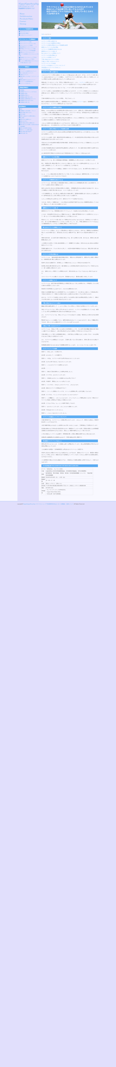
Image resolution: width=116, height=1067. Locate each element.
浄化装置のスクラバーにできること (50, 67)
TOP (42, 34)
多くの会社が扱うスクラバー (26, 73)
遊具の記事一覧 (23, 133)
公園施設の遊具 (23, 93)
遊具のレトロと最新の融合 (26, 129)
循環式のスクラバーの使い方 (49, 51)
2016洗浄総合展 (45, 69)
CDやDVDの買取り (24, 33)
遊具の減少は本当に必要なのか (27, 122)
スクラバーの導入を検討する (49, 41)
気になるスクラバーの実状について (50, 53)
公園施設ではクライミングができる (28, 91)
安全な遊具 (22, 114)
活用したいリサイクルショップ (27, 52)
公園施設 (22, 90)
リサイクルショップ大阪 (25, 41)
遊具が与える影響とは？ (25, 119)
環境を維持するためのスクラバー (27, 79)
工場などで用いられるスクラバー (50, 61)
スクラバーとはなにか (25, 83)
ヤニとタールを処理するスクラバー (28, 71)
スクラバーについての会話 (48, 63)
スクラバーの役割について (48, 57)
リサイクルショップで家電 (26, 45)
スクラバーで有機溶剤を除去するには (51, 49)
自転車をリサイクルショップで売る (28, 57)
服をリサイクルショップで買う (27, 59)
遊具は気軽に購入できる (25, 112)
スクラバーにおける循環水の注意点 (50, 43)
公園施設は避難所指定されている (27, 98)
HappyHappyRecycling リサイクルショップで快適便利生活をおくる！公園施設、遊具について (48, 504)
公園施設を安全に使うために (26, 100)
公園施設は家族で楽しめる (26, 97)
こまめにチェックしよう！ (26, 35)
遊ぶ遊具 (22, 117)
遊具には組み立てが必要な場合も (27, 116)
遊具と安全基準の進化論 (25, 128)
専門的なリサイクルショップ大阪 (27, 48)
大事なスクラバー (24, 74)
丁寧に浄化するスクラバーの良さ (50, 59)
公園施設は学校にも (24, 95)
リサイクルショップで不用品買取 (27, 50)
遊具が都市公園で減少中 (25, 131)
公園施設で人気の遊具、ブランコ (27, 110)
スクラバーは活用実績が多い (26, 81)
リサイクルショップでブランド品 (27, 43)
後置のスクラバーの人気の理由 (49, 47)
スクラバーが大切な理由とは (49, 55)
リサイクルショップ (24, 31)
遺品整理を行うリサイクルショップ (28, 47)
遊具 (21, 109)
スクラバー (22, 69)
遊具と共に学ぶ (23, 121)
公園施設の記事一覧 (24, 102)
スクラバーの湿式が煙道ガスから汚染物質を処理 (54, 45)
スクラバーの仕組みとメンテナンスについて (53, 65)
